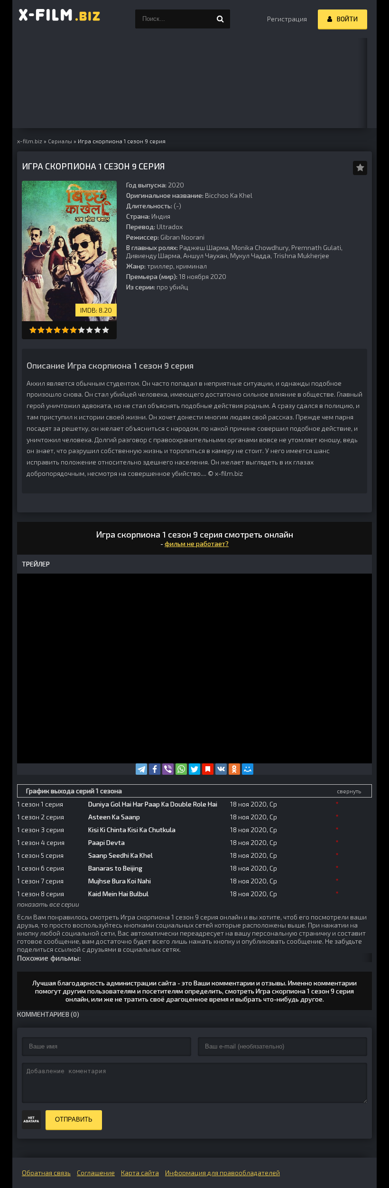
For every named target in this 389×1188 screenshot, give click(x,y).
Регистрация (287, 19)
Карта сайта (140, 1173)
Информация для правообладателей (222, 1173)
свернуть (349, 791)
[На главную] (59, 19)
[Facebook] (154, 769)
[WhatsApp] (181, 769)
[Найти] (220, 18)
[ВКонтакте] (221, 769)
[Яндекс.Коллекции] (207, 769)
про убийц (172, 287)
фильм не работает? (197, 543)
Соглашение (96, 1173)
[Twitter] (194, 769)
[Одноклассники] (234, 769)
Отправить (74, 1119)
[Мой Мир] (247, 769)
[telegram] (141, 769)
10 (106, 330)
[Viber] (168, 769)
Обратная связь (46, 1173)
